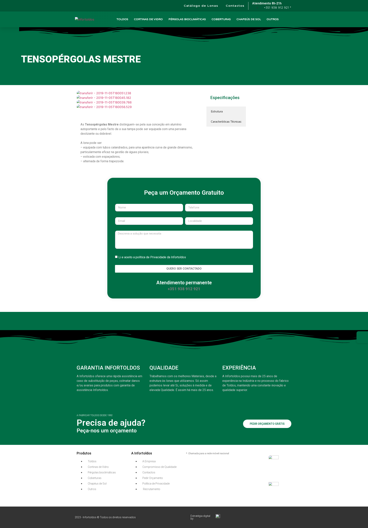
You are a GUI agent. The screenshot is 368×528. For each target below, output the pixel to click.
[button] (138, 111)
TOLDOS (122, 19)
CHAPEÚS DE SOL (249, 19)
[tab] (226, 112)
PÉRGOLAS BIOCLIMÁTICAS (187, 19)
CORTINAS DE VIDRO (148, 19)
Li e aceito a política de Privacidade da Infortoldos (152, 257)
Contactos (235, 5)
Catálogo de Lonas (201, 5)
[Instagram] (288, 522)
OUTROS (273, 19)
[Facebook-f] (288, 511)
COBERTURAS (221, 19)
